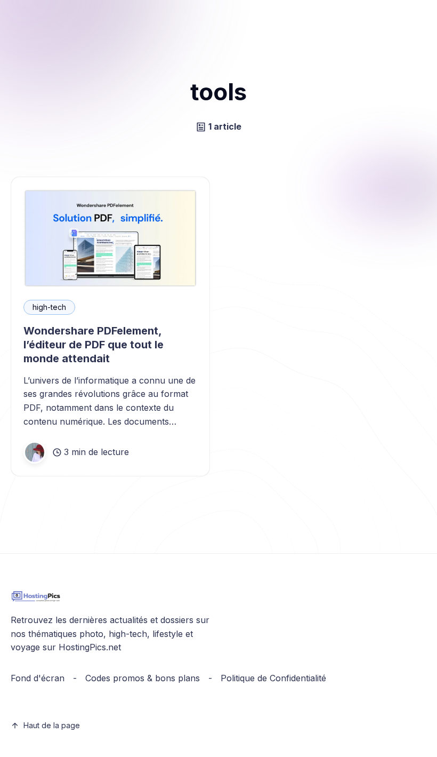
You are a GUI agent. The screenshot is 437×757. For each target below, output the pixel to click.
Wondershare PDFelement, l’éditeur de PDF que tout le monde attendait (93, 344)
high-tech (49, 307)
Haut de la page (51, 725)
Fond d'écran (37, 678)
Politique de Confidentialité (273, 678)
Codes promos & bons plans (142, 678)
